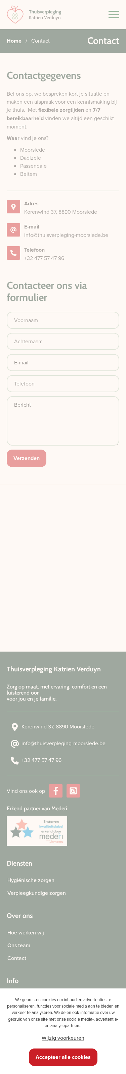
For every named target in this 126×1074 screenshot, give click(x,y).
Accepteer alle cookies (63, 1057)
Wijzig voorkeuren (63, 1037)
